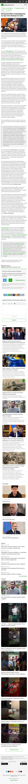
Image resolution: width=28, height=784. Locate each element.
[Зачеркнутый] (11, 303)
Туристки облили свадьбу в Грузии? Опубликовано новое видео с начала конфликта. (13, 673)
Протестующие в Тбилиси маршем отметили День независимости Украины (13, 368)
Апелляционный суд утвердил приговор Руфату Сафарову (12, 415)
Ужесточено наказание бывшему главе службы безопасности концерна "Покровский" (13, 547)
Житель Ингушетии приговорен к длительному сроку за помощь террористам (13, 558)
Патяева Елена (6, 501)
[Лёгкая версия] (6, 1)
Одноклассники (21, 253)
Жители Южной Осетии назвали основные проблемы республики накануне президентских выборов (13, 467)
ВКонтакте (15, 253)
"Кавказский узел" (5, 227)
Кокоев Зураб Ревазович (8, 519)
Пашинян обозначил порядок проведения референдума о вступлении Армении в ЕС (13, 439)
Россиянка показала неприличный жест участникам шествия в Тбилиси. (11, 745)
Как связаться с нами (12, 761)
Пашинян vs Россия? (20, 8)
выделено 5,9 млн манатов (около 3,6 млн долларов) (12, 59)
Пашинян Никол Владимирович (10, 538)
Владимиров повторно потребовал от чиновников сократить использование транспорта (13, 553)
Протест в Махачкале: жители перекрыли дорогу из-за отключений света (13, 649)
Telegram (5, 248)
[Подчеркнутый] (8, 303)
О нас (2, 761)
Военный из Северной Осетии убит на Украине (13, 564)
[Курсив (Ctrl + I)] (6, 303)
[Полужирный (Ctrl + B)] (3, 303)
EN (4, 1)
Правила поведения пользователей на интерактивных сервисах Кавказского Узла (14, 776)
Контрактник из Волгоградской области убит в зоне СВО (13, 569)
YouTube (5, 255)
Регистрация (14, 316)
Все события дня (23, 576)
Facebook (5, 253)
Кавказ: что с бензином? (7, 8)
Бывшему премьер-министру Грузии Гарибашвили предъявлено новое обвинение (13, 341)
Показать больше (14, 749)
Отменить (14, 320)
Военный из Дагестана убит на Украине (11, 574)
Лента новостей (9, 9)
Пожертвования (24, 761)
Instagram (9, 253)
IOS (20, 243)
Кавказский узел (9, 51)
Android (17, 243)
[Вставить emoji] (14, 303)
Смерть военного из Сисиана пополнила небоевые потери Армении (12, 393)
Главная (2, 9)
